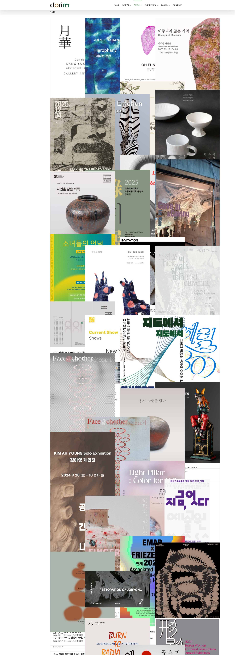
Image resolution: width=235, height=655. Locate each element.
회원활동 (80, 641)
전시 (74, 641)
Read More (57, 633)
